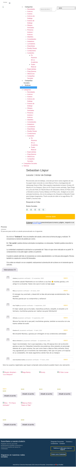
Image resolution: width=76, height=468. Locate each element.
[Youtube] (8, 461)
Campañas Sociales (30, 163)
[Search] (54, 9)
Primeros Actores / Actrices (30, 32)
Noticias (28, 85)
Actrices (30, 11)
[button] (28, 87)
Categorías (29, 7)
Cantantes (30, 53)
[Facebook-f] (2, 461)
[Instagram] (5, 461)
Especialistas (31, 69)
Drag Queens (31, 71)
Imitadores (30, 41)
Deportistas (31, 46)
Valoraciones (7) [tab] (10, 270)
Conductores (31, 50)
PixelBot (61, 464)
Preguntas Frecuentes (57, 441)
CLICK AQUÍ (37, 223)
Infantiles (30, 37)
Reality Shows (32, 48)
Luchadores (31, 44)
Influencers (31, 73)
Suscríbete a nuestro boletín (13, 441)
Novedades (31, 9)
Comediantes (31, 39)
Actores (29, 14)
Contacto (62, 443)
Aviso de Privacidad (40, 464)
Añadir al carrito (10, 396)
